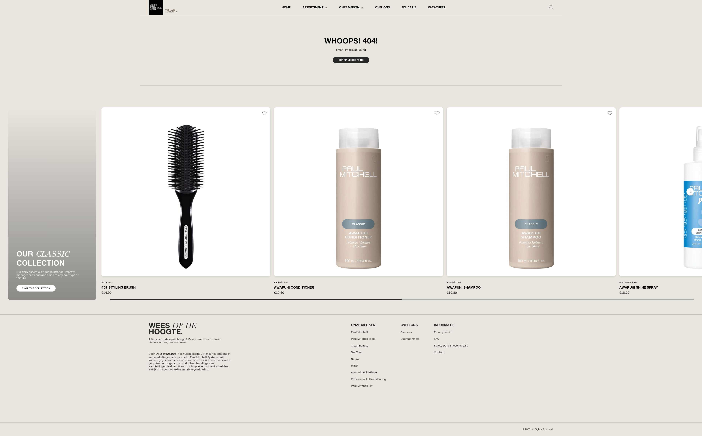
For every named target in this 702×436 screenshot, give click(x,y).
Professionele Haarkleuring (368, 379)
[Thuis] (163, 7)
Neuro (355, 359)
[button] (690, 191)
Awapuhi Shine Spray (638, 287)
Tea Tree (356, 352)
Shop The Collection (36, 288)
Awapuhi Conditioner (294, 287)
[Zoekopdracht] (551, 7)
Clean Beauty (359, 345)
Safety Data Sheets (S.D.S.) (451, 345)
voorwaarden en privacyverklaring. (186, 369)
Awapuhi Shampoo (464, 287)
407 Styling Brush (118, 287)
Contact (439, 352)
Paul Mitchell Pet (362, 385)
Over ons (406, 332)
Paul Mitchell (359, 332)
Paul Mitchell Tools (363, 338)
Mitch (354, 365)
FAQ (436, 338)
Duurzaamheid (410, 338)
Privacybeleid (442, 332)
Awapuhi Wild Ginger (364, 372)
